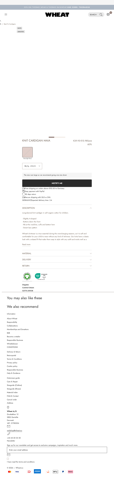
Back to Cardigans (10, 24)
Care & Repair (12, 381)
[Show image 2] (57, 137)
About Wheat (12, 318)
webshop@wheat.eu (14, 430)
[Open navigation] (6, 14)
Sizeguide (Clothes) (14, 385)
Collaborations (12, 325)
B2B (8, 333)
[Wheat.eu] (57, 14)
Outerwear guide (13, 378)
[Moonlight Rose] (27, 152)
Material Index (12, 392)
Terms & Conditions (14, 359)
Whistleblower (12, 343)
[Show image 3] (62, 137)
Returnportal (11, 355)
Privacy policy (12, 362)
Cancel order (12, 399)
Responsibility (12, 322)
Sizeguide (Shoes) (14, 388)
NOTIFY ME (57, 183)
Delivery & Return (13, 351)
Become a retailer (13, 336)
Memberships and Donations (18, 329)
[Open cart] (108, 14)
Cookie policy (12, 366)
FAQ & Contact (12, 396)
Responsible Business (15, 340)
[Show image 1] (51, 137)
